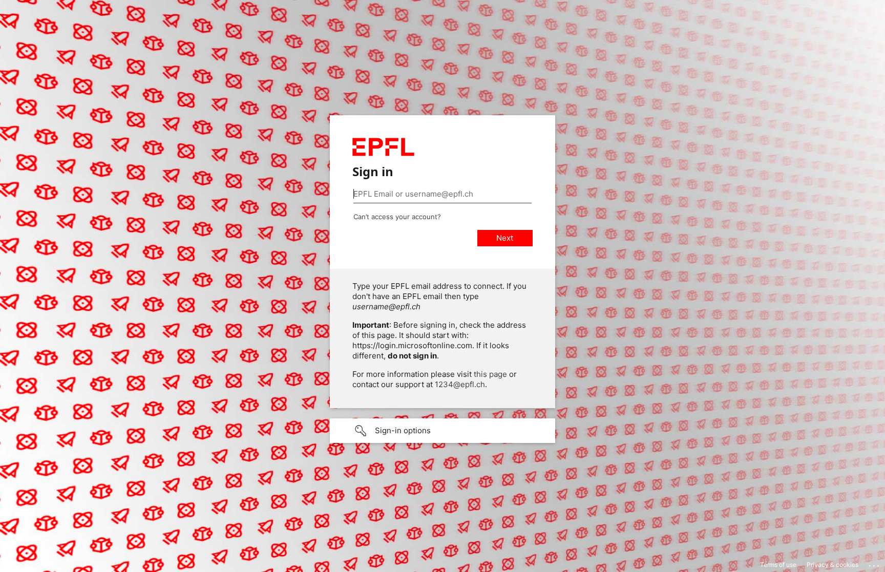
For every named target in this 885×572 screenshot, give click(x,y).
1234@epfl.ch (460, 384)
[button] (442, 430)
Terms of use (778, 564)
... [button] (875, 563)
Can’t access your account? (397, 217)
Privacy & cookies (832, 564)
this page (490, 374)
